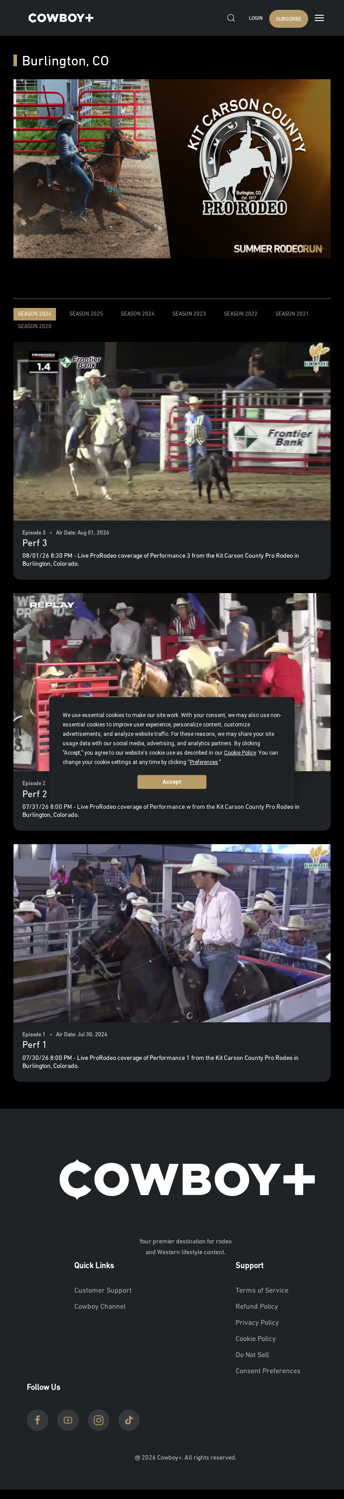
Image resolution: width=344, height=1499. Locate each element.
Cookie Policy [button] (240, 752)
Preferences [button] (204, 762)
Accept (172, 782)
